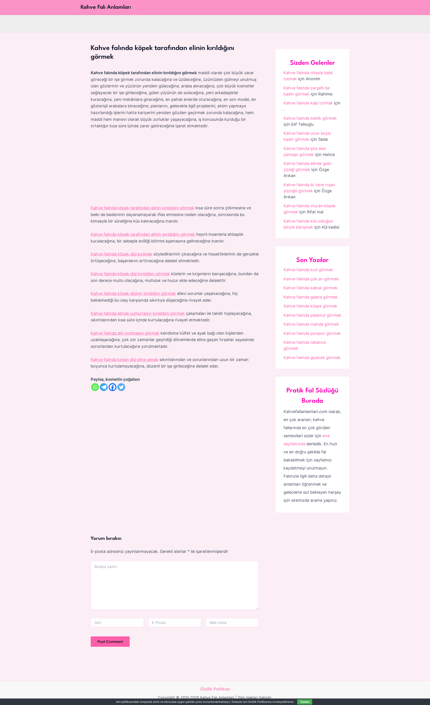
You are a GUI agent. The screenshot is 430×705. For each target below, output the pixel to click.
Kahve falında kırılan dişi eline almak (124, 359)
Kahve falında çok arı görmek (311, 279)
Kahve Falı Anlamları (106, 7)
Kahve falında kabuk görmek (311, 287)
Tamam (305, 701)
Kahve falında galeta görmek (311, 297)
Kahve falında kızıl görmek (308, 269)
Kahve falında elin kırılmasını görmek (125, 333)
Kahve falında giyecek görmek (312, 357)
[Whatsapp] (95, 387)
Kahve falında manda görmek (311, 324)
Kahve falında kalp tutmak (308, 103)
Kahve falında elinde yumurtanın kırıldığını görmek (138, 313)
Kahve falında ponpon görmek (312, 333)
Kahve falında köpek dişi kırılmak (121, 254)
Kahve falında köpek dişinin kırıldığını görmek (133, 293)
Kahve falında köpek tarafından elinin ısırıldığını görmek (143, 234)
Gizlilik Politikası (215, 689)
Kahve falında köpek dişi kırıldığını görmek (130, 273)
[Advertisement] (175, 167)
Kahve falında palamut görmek (312, 315)
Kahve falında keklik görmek (310, 118)
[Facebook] (112, 387)
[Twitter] (121, 387)
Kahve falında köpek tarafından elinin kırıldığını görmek (142, 207)
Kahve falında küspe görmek (310, 306)
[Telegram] (104, 387)
